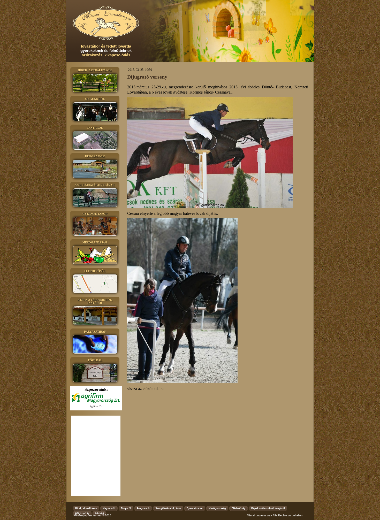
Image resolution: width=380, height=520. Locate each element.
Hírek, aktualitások (86, 508)
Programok (143, 508)
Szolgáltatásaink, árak (168, 508)
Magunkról (109, 508)
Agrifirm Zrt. (96, 406)
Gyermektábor (195, 508)
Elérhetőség (239, 508)
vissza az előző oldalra (145, 388)
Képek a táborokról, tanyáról (268, 508)
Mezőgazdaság (217, 508)
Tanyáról (126, 508)
